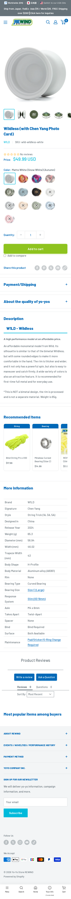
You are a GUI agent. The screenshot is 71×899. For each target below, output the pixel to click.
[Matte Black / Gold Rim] (36, 192)
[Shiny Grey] (9, 205)
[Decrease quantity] (21, 235)
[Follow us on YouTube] (26, 842)
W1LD (7, 142)
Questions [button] (42, 687)
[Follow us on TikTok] (33, 842)
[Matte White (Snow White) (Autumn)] (9, 178)
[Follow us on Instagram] (20, 842)
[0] (63, 22)
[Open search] (48, 22)
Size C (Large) (36, 590)
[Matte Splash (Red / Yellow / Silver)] (23, 178)
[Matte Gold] (23, 205)
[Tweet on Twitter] (51, 267)
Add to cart (35, 249)
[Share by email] (57, 267)
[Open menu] (5, 22)
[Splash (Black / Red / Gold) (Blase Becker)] (50, 178)
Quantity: (9, 234)
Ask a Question (46, 677)
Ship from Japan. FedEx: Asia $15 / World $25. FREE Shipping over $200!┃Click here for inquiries (35, 11)
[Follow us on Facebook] (6, 842)
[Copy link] (64, 267)
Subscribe (15, 813)
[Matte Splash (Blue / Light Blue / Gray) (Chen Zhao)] (23, 192)
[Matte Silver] (50, 192)
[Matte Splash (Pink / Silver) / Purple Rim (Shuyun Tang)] (9, 219)
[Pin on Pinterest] (44, 267)
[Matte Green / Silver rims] (36, 205)
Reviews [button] (22, 687)
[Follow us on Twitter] (13, 842)
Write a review (24, 677)
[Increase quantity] (40, 235)
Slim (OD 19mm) (37, 598)
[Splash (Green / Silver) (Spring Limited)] (9, 192)
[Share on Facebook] (37, 267)
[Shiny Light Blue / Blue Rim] (50, 205)
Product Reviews (35, 660)
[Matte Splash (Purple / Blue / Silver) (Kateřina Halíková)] (36, 178)
